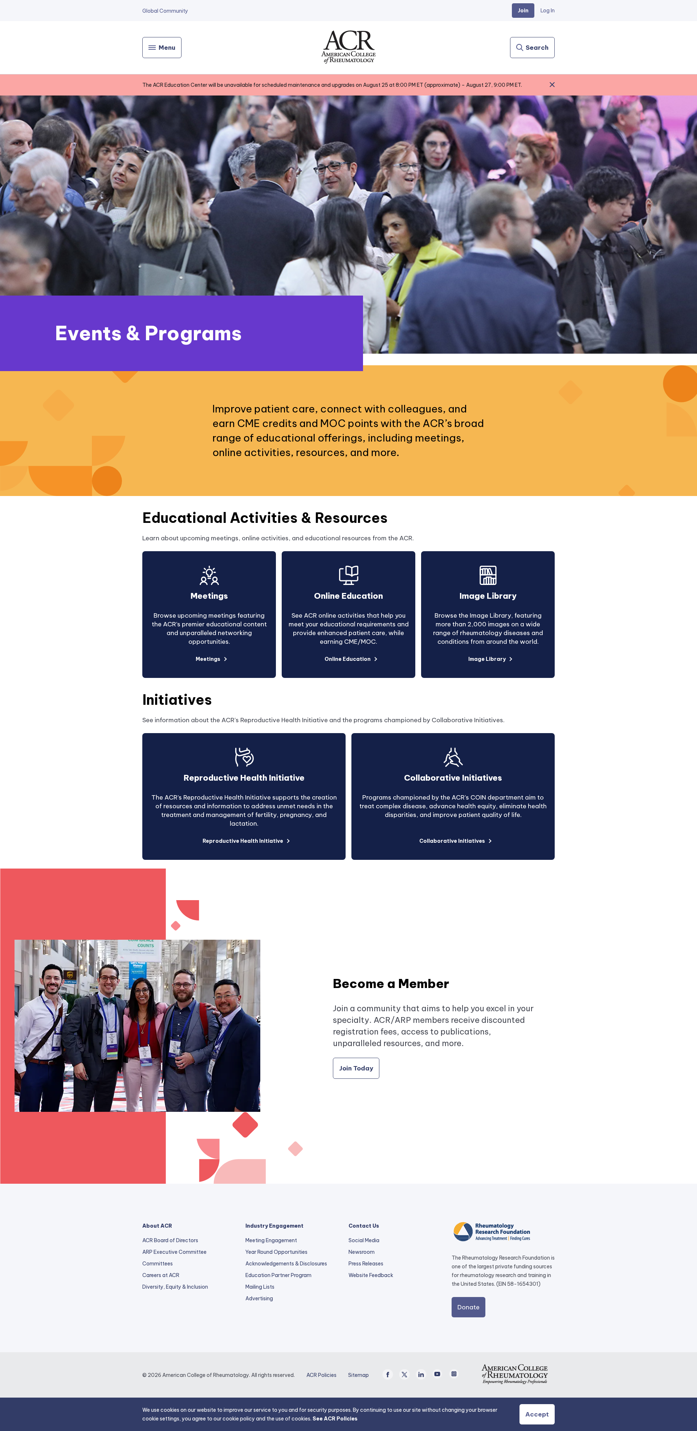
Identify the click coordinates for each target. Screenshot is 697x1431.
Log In (548, 10)
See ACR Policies (335, 1418)
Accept (537, 1414)
